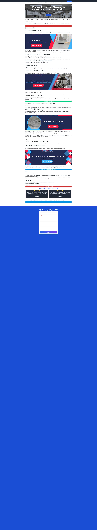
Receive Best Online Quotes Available (48, 101)
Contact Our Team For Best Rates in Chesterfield (48, 169)
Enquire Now (48, 204)
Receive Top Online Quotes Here (48, 186)
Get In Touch (69, 1)
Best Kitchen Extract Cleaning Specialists (44, 20)
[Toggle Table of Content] (33, 28)
